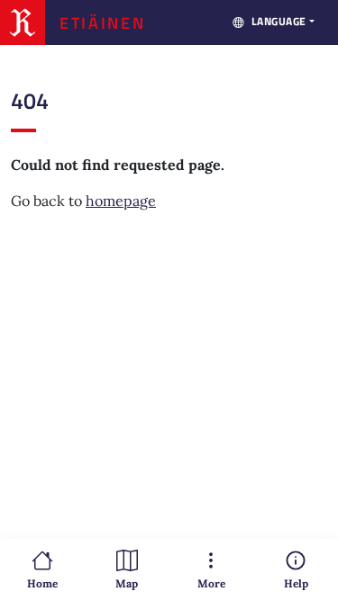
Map (126, 583)
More (211, 583)
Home (42, 583)
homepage (121, 201)
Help (296, 583)
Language (278, 21)
